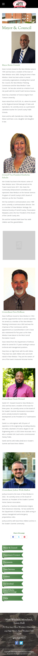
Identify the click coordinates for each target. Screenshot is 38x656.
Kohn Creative (27, 654)
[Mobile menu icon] (3, 4)
